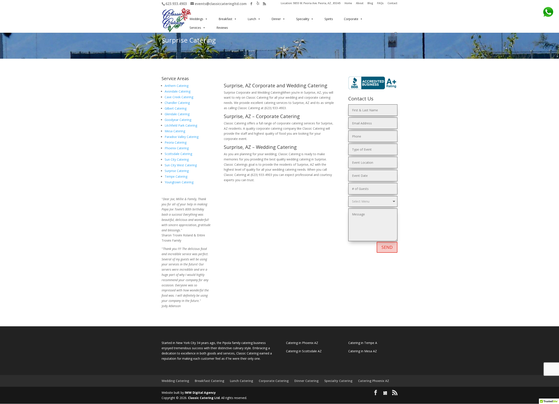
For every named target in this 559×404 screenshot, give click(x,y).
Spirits (328, 19)
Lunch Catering (241, 381)
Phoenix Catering (177, 148)
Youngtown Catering (179, 182)
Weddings (196, 19)
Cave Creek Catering (179, 97)
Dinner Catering (306, 381)
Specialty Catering (338, 381)
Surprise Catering (177, 171)
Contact (392, 3)
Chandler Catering (177, 103)
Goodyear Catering (178, 120)
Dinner (276, 19)
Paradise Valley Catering (181, 137)
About (360, 3)
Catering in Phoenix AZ (302, 343)
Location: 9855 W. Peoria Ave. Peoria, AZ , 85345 (311, 3)
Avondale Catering (177, 91)
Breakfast (225, 19)
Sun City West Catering (181, 165)
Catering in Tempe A (362, 343)
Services (195, 28)
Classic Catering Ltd (204, 398)
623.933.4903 (176, 3)
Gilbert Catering (175, 108)
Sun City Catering (177, 159)
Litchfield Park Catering (181, 125)
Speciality (302, 19)
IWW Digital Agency (200, 392)
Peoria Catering (175, 142)
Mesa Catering (175, 131)
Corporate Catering (274, 381)
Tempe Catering (176, 176)
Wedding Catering (175, 381)
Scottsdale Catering (178, 154)
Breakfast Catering (209, 381)
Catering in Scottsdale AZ (304, 351)
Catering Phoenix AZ (373, 381)
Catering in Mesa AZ (362, 351)
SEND (387, 247)
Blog (370, 3)
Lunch (252, 19)
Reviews (222, 28)
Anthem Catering (176, 86)
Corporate (351, 19)
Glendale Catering (177, 114)
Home (348, 3)
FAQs (380, 3)
